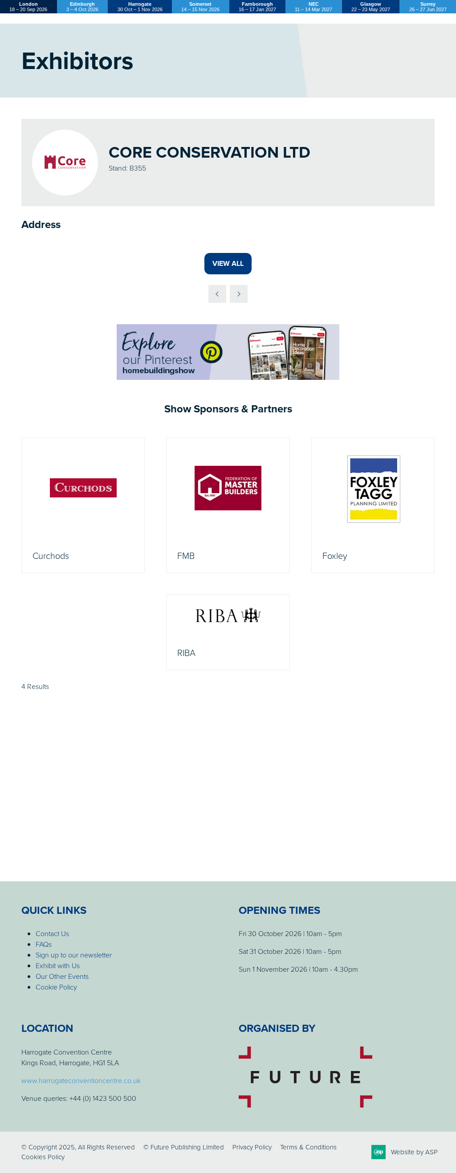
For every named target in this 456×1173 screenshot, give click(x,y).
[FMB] (228, 505)
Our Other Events (62, 976)
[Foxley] (373, 505)
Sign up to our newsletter (74, 955)
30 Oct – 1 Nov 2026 (140, 6)
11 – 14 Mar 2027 (313, 6)
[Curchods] (83, 505)
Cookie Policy (56, 987)
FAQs (44, 944)
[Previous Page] (217, 294)
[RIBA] (228, 632)
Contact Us (52, 933)
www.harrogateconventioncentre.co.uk (81, 1080)
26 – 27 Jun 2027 (428, 6)
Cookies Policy (43, 1156)
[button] (228, 263)
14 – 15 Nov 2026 (200, 6)
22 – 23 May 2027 (370, 6)
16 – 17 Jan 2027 (257, 6)
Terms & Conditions (308, 1147)
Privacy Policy (252, 1147)
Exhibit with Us (58, 965)
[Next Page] (239, 294)
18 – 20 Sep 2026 (28, 6)
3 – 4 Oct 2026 (82, 6)
